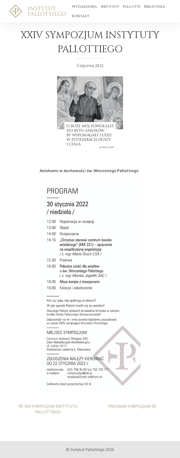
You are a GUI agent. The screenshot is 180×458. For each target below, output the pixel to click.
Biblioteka (154, 6)
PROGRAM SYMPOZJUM (129, 406)
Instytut (110, 6)
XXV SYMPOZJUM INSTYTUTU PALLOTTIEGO (50, 409)
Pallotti (131, 6)
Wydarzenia (84, 6)
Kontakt (80, 16)
